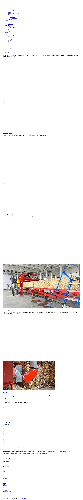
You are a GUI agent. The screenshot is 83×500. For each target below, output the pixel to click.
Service (11, 19)
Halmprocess (10, 22)
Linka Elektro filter (8, 214)
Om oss (6, 34)
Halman (4, 483)
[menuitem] (42, 13)
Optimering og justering (9, 310)
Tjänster (9, 15)
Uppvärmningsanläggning (8, 480)
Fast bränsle (10, 24)
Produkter (7, 7)
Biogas (6, 20)
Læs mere (5, 137)
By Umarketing (23, 498)
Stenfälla (5, 392)
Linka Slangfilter (7, 133)
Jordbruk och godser (12, 10)
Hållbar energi (11, 35)
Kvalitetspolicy (11, 39)
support (9, 41)
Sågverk (9, 12)
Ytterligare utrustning (7, 485)
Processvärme (10, 21)
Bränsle (6, 32)
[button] (29, 102)
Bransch (9, 11)
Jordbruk (4, 481)
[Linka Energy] (41, 3)
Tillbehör (9, 14)
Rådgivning (12, 17)
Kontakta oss (8, 40)
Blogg (6, 33)
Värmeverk (10, 8)
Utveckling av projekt (14, 18)
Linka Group (10, 36)
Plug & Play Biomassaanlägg (14, 13)
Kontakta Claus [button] (6, 424)
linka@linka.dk (6, 461)
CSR (9, 38)
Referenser (7, 25)
